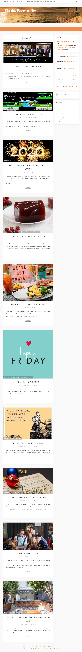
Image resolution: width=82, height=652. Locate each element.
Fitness (6, 438)
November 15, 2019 (24, 385)
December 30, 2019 (24, 172)
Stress (28, 62)
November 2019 (60, 114)
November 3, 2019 (24, 556)
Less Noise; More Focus (69, 68)
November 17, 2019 (24, 307)
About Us (5, 1)
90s (5, 109)
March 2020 (59, 108)
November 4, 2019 (24, 500)
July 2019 (58, 121)
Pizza (13, 612)
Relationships (43, 60)
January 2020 (59, 110)
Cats (5, 160)
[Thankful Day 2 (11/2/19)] (28, 536)
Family (24, 60)
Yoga (37, 160)
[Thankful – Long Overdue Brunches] (28, 282)
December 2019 (60, 112)
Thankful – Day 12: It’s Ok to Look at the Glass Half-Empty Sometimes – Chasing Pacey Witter (65, 83)
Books (8, 546)
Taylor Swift (29, 232)
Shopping (36, 109)
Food (20, 109)
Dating (22, 546)
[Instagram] (78, 1)
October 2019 (59, 116)
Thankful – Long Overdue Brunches (28, 304)
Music (19, 492)
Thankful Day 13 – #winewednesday (28, 443)
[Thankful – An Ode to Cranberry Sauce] (28, 215)
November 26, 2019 (24, 240)
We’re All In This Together (28, 67)
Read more (28, 82)
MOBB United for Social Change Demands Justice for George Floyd (39, 1)
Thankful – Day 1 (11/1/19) (70, 86)
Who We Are (19, 1)
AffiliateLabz (59, 72)
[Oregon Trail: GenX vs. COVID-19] (28, 101)
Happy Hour (34, 60)
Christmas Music (9, 492)
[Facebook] (76, 1)
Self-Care (30, 109)
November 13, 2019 (24, 446)
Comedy (9, 109)
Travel (25, 612)
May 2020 (58, 106)
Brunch (6, 299)
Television (31, 548)
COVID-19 (18, 60)
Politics (25, 109)
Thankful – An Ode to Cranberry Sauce (28, 237)
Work (34, 160)
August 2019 (59, 120)
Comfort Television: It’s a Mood (63, 41)
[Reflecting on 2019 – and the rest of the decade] (28, 150)
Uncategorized (25, 377)
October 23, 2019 (24, 624)
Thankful (36, 232)
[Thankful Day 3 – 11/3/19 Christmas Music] (28, 481)
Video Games (47, 109)
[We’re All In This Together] (28, 52)
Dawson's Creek (28, 546)
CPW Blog (12, 1)
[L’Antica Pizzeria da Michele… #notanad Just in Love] (28, 597)
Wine (31, 62)
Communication (9, 60)
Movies (39, 546)
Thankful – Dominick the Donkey (69, 75)
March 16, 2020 (24, 117)
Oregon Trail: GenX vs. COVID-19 (28, 114)
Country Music (13, 232)
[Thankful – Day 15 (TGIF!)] (28, 354)
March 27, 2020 (24, 70)
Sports (12, 377)
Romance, (19, 160)
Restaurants (19, 612)
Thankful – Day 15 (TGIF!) (28, 382)
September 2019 (60, 118)
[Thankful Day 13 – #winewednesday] (28, 423)
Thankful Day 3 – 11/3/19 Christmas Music (28, 497)
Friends (29, 60)
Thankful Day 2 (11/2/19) (28, 553)
